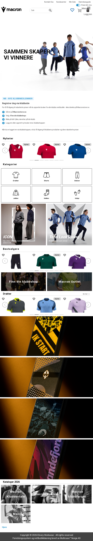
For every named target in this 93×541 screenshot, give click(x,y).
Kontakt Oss (49, 2)
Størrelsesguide (85, 2)
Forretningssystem (22, 538)
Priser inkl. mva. (86, 5)
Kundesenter (61, 2)
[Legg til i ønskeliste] (34, 144)
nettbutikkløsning (42, 538)
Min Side (72, 2)
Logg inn (88, 14)
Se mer (85, 294)
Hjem (4, 527)
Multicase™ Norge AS (70, 538)
